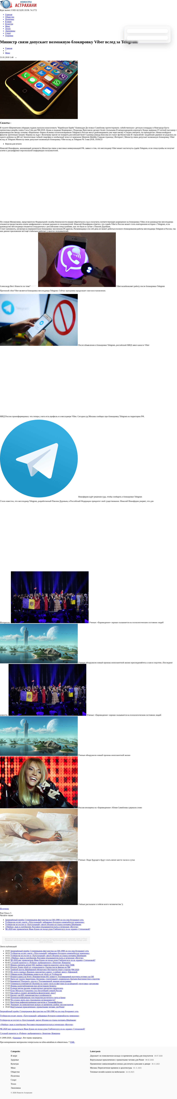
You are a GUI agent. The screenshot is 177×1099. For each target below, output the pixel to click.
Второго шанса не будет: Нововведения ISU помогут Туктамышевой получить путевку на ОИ (52, 976)
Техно (13, 1084)
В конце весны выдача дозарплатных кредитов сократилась (36, 988)
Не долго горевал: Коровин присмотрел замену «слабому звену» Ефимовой (43, 972)
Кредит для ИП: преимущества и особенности (30, 995)
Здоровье (15, 1060)
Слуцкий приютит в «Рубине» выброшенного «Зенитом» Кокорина (40, 962)
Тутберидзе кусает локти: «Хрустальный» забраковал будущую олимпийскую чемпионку (44, 922)
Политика (15, 1076)
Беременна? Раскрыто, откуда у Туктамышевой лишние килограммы (40, 981)
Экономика (16, 1088)
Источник (4, 909)
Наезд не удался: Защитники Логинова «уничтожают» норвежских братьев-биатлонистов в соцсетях (55, 979)
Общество (15, 1072)
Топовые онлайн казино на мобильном (107, 1072)
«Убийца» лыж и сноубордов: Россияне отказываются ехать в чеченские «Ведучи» (41, 927)
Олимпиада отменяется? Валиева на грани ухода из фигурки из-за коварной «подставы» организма (54, 983)
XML (72, 1042)
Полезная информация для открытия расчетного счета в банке (37, 997)
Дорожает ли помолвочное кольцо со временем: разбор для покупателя (27, 938)
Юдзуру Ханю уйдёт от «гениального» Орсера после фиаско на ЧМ (40, 967)
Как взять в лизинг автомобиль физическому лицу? (33, 993)
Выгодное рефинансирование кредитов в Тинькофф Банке (36, 1002)
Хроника (17, 1038)
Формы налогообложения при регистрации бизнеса (33, 986)
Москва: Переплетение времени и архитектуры (61, 940)
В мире (14, 1056)
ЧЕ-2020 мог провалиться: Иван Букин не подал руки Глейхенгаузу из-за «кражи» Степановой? (47, 929)
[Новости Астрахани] (18, 8)
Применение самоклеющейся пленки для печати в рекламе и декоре (26, 940)
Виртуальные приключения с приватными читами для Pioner (68, 938)
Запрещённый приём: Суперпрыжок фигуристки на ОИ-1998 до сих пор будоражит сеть (44, 920)
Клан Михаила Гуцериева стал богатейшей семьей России (36, 990)
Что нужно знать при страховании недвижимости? (32, 1000)
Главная (8, 48)
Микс (7, 53)
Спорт (13, 1080)
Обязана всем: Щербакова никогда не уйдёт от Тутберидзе (36, 974)
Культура (15, 1064)
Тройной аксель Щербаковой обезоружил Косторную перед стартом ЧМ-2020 (44, 969)
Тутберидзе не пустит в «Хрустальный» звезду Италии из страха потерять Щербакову (43, 924)
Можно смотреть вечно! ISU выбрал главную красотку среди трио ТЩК (42, 965)
